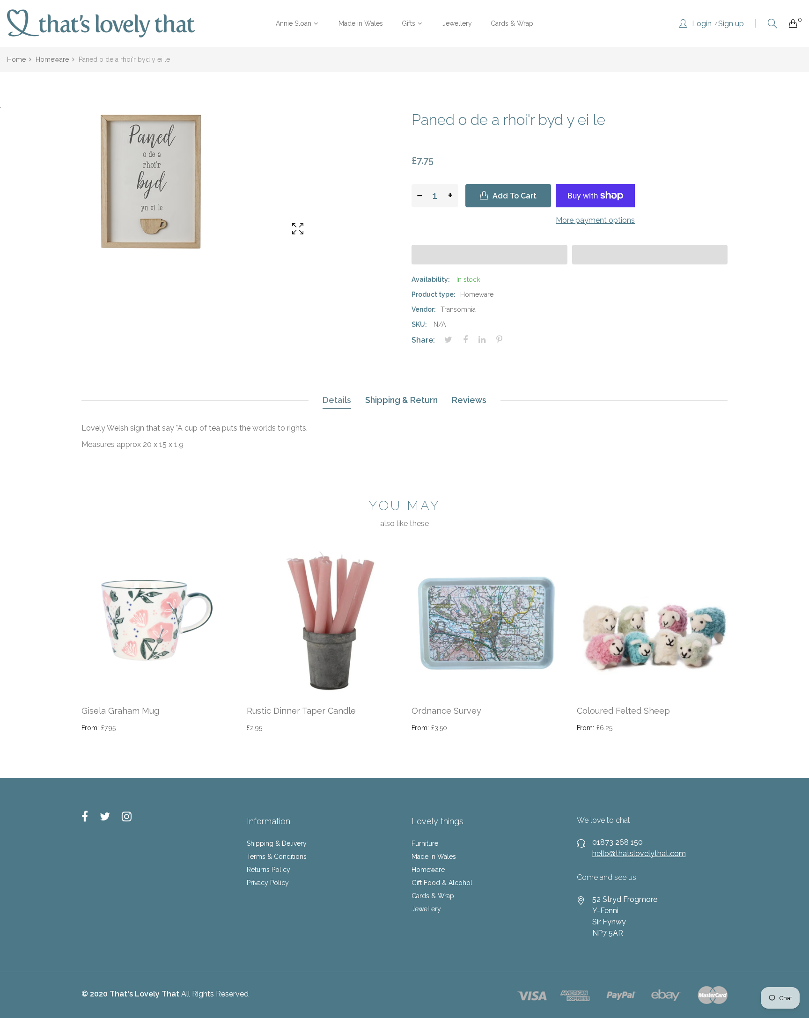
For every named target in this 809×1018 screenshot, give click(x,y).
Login (702, 24)
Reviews (469, 400)
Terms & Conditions (277, 856)
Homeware (428, 869)
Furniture (425, 843)
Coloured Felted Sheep (623, 711)
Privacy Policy (268, 882)
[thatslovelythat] (101, 23)
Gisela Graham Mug (120, 711)
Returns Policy (268, 869)
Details (337, 400)
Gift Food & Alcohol (442, 882)
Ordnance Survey (446, 711)
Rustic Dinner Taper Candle (301, 711)
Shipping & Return (401, 400)
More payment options (595, 220)
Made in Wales (434, 856)
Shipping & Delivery (277, 843)
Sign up (731, 24)
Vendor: (424, 309)
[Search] (772, 24)
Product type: (434, 294)
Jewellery (426, 909)
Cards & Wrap (433, 896)
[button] (489, 254)
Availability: (431, 279)
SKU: (419, 324)
